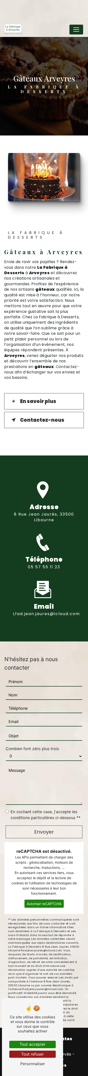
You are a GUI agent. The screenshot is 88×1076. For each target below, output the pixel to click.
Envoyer (44, 831)
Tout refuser (32, 1054)
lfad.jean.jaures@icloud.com (46, 614)
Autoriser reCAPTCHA (44, 904)
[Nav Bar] (76, 29)
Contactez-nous (42, 420)
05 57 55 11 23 (44, 567)
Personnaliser (32, 1063)
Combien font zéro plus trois (32, 748)
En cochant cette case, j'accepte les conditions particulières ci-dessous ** (45, 814)
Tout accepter (32, 1044)
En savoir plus (38, 401)
